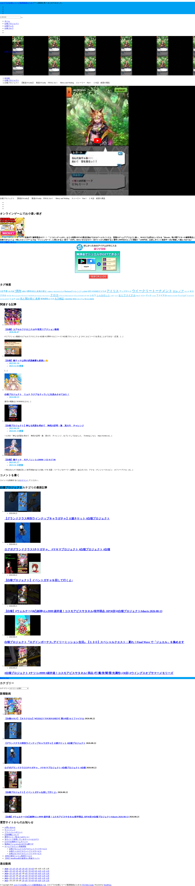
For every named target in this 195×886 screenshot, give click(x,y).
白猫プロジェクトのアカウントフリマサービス (28, 849)
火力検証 (59, 298)
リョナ (12, 299)
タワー (143, 295)
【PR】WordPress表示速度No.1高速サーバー (22, 858)
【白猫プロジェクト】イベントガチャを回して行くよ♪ (39, 580)
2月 (13, 869)
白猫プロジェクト (12, 23)
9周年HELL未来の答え (36, 291)
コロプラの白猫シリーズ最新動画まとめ (30, 885)
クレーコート (46, 295)
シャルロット (103, 295)
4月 (20, 869)
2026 (6, 869)
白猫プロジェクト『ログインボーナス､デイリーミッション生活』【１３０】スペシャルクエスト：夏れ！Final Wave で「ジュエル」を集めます (94, 642)
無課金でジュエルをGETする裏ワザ (19, 844)
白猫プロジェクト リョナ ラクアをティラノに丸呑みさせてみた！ (37, 394)
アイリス (113, 291)
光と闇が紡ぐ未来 (30, 298)
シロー (112, 295)
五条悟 (18, 299)
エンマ (186, 291)
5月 (23, 869)
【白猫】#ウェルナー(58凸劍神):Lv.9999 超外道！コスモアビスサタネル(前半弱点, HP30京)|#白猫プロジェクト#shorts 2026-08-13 (83, 611)
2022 (6, 878)
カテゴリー (4, 688)
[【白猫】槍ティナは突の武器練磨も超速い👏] (13, 356)
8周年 (24, 291)
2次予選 (11, 291)
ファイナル (161, 295)
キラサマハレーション (35, 295)
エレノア (178, 291)
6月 (26, 869)
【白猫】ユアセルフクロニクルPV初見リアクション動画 (32, 329)
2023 (6, 876)
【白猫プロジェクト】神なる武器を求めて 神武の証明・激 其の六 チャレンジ (44, 425)
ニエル (154, 295)
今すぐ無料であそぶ (8, 242)
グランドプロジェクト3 (66, 295)
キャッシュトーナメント (20, 295)
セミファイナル (127, 295)
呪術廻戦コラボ (47, 299)
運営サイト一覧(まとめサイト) (17, 837)
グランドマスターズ (80, 295)
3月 (16, 869)
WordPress (107, 885)
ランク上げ (182, 295)
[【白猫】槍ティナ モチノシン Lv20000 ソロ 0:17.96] (13, 455)
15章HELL (50, 291)
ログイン (23, 480)
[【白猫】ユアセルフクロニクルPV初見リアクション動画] (13, 325)
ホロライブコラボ (172, 295)
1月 (10, 869)
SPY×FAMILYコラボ (97, 291)
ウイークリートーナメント (152, 291)
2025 (6, 871)
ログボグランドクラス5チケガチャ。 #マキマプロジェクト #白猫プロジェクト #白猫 (57, 549)
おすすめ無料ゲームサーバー (16, 842)
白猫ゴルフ (9, 28)
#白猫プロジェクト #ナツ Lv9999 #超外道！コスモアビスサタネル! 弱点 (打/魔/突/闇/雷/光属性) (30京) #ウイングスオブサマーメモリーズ (89, 672)
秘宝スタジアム (78, 299)
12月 (47, 871)
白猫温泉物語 (68, 299)
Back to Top (4, 678)
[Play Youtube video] (97, 141)
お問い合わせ (10, 827)
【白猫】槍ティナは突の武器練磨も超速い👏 (26, 360)
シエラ (93, 295)
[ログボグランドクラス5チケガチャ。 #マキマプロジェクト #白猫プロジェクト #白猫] (13, 763)
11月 (43, 871)
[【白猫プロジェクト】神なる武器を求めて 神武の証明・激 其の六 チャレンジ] (13, 421)
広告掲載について (12, 835)
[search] (22, 17)
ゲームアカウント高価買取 (15, 846)
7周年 (18, 291)
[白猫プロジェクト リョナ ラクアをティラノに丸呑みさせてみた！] (13, 390)
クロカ (54, 295)
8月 (32, 869)
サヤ (87, 295)
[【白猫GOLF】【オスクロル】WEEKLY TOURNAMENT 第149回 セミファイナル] (13, 714)
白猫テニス (9, 26)
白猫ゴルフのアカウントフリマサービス (25, 854)
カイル (9, 295)
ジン (116, 295)
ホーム (7, 21)
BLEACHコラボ (59, 291)
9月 (35, 871)
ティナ (149, 295)
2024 (6, 873)
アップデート (125, 291)
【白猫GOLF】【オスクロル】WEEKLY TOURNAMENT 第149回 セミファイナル (44, 718)
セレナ (138, 295)
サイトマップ (10, 830)
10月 (39, 871)
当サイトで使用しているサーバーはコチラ (22, 839)
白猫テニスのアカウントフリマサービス (25, 851)
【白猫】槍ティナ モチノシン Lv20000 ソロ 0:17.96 (30, 459)
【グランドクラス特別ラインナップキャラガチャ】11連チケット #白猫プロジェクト (57, 518)
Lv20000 (84, 291)
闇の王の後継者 (89, 299)
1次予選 (4, 291)
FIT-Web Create (88, 885)
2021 (6, 880)
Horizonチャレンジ (72, 291)
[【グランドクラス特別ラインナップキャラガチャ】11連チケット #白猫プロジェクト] (13, 738)
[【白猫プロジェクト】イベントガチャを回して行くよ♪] (13, 788)
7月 (29, 869)
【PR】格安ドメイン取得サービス (18, 856)
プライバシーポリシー (14, 832)
